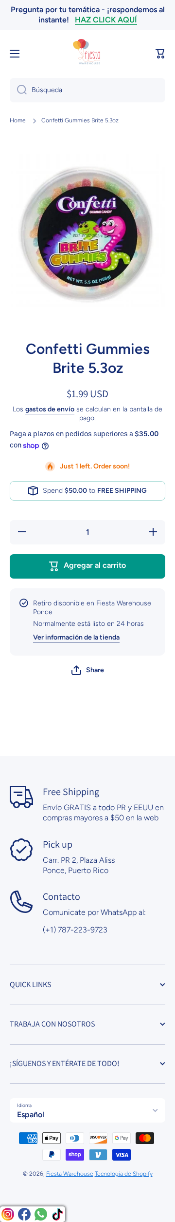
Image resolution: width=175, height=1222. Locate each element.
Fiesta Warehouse (69, 1173)
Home (18, 120)
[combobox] (87, 90)
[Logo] (87, 54)
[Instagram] (8, 1214)
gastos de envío (49, 409)
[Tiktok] (57, 1214)
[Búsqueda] (18, 90)
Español (30, 1114)
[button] (160, 53)
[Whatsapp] (41, 1214)
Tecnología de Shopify (124, 1173)
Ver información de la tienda (76, 637)
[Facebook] (24, 1214)
